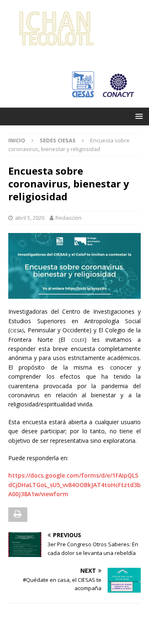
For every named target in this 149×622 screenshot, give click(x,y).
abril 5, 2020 (29, 217)
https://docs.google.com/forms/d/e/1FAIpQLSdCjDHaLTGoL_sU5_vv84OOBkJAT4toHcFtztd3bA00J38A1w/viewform (74, 484)
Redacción (68, 217)
